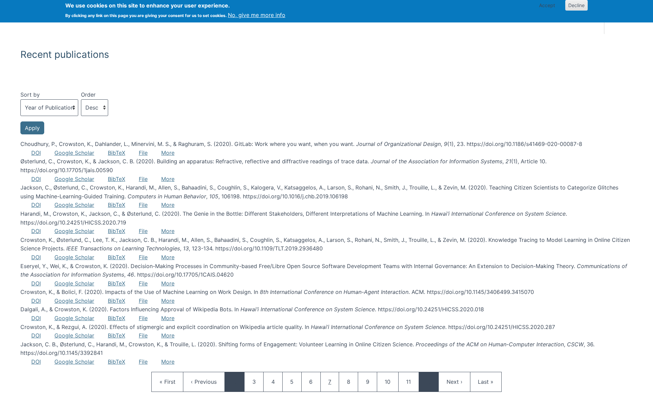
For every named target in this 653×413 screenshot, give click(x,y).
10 (390, 381)
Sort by (30, 94)
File (143, 152)
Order (88, 94)
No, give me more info (256, 15)
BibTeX (116, 152)
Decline (576, 5)
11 (412, 381)
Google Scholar (74, 152)
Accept (547, 5)
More (167, 152)
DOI (36, 152)
